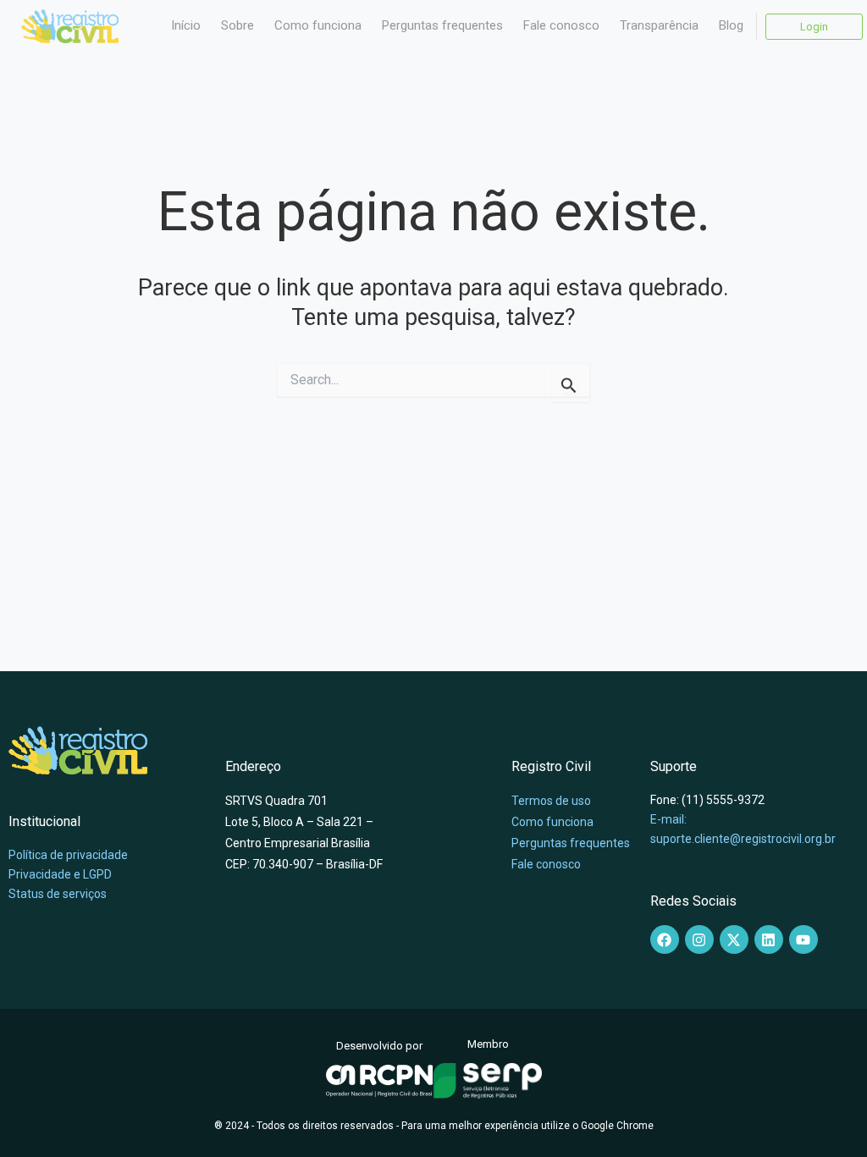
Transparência (659, 25)
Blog (731, 25)
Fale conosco (561, 25)
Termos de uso (551, 800)
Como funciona (318, 25)
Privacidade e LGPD (60, 874)
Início (186, 25)
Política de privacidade (68, 855)
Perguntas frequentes (442, 25)
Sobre (237, 25)
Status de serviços (57, 894)
